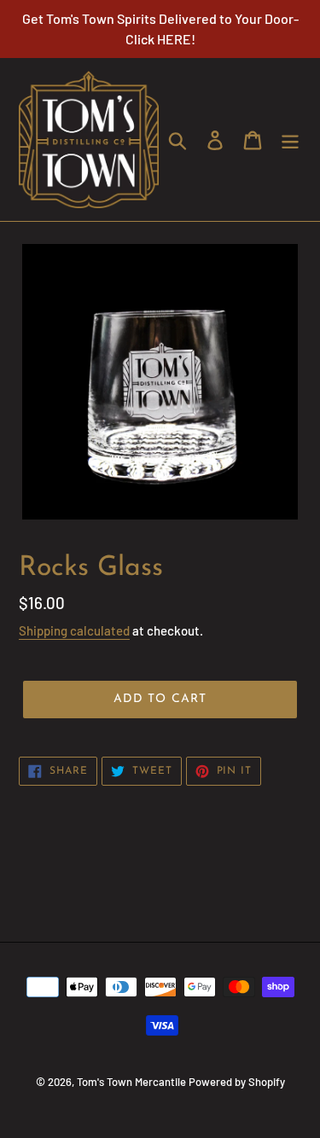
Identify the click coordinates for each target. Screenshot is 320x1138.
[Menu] (290, 139)
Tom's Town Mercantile (131, 1082)
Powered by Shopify (237, 1082)
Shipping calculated (74, 630)
